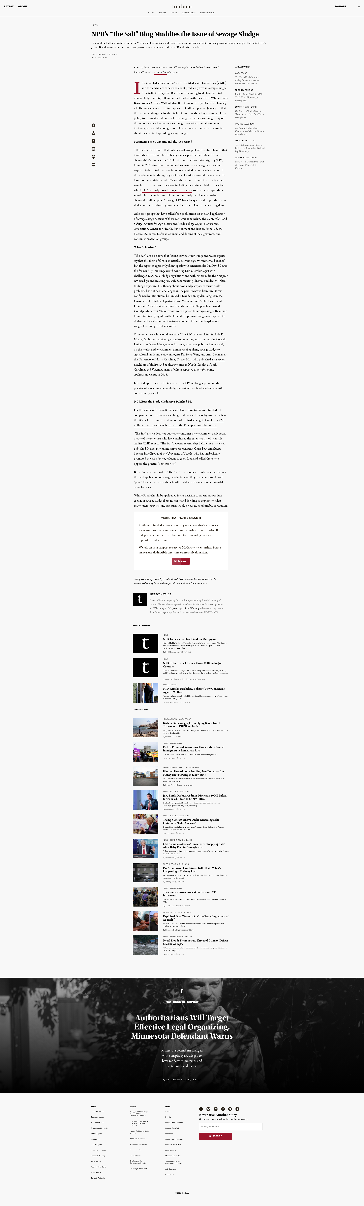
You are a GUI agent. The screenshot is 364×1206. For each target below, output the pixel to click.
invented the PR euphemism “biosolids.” (192, 425)
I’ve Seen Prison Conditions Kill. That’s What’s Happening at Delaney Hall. (249, 97)
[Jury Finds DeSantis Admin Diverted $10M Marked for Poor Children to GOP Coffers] (145, 800)
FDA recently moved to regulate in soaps (167, 190)
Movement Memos (137, 1150)
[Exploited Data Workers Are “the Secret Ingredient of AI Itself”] (145, 921)
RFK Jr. (174, 12)
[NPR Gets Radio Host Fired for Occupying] (145, 643)
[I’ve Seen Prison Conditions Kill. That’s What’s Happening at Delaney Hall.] (145, 872)
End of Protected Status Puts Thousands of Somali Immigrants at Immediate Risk (193, 749)
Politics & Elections (180, 791)
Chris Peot (200, 448)
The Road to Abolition (138, 1138)
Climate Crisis (189, 12)
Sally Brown (151, 453)
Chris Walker (170, 833)
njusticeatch (183, 906)
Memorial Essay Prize (173, 1156)
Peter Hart (169, 679)
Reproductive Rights (189, 767)
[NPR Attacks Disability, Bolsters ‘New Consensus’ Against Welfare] (145, 693)
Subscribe (169, 1133)
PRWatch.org (158, 608)
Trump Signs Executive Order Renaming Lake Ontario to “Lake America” (191, 821)
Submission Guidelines (174, 1139)
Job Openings (170, 1169)
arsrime (184, 652)
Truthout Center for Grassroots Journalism (174, 1162)
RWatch (113, 54)
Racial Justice (96, 1161)
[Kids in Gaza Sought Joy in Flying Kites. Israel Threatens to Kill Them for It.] (145, 727)
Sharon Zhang (170, 809)
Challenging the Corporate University (138, 1162)
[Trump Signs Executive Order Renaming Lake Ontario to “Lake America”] (145, 824)
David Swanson (171, 652)
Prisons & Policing (180, 864)
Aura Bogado (170, 906)
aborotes (184, 702)
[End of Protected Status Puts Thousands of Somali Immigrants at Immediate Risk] (145, 752)
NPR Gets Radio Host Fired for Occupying (189, 639)
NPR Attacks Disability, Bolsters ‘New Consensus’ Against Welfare (194, 690)
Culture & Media (97, 1111)
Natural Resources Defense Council (156, 234)
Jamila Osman (170, 758)
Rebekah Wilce (101, 54)
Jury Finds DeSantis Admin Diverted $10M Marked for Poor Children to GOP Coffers (195, 797)
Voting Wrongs (135, 1155)
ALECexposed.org (173, 608)
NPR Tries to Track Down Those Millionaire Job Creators (192, 665)
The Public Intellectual (138, 1144)
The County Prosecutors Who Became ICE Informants (189, 894)
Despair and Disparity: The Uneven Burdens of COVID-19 (140, 1123)
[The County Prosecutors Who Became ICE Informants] (145, 897)
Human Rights (96, 1133)
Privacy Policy (170, 1150)
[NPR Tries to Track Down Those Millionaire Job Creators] (145, 667)
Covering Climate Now (138, 1168)
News (95, 24)
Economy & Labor (183, 912)
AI (153, 12)
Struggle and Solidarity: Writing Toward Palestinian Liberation (139, 1113)
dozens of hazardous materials (176, 165)
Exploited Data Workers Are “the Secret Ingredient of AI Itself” (195, 918)
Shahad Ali (169, 736)
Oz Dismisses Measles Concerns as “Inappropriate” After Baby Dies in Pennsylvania (249, 114)
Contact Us (169, 1174)
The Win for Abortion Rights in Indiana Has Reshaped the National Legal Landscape (250, 148)
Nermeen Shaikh (171, 930)
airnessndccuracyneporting (189, 679)
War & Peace (185, 719)
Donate (340, 6)
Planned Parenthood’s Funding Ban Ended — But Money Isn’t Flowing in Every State (193, 773)
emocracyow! (186, 930)
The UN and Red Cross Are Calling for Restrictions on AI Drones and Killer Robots (247, 80)
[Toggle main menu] (355, 6)
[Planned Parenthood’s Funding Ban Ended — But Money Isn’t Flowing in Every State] (145, 776)
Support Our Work (172, 1128)
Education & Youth (98, 1122)
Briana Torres (170, 785)
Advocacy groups (144, 213)
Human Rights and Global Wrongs (139, 1132)
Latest (9, 6)
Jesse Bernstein (171, 702)
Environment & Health (181, 840)
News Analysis (170, 684)
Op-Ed (165, 864)
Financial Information (173, 1144)
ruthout (178, 737)
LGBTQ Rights (96, 1144)
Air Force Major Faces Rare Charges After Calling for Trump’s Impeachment (249, 131)
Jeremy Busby (170, 881)
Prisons (162, 12)
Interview (167, 912)
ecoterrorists (166, 464)
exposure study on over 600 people (187, 306)
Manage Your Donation (174, 1122)
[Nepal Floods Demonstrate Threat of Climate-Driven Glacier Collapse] (145, 945)
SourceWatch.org (192, 608)
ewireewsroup (184, 785)
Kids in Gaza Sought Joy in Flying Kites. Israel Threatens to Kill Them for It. (191, 725)
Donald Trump (207, 12)
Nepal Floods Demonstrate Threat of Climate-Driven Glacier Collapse (249, 165)
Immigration (176, 743)
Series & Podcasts (98, 1178)
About (22, 6)
